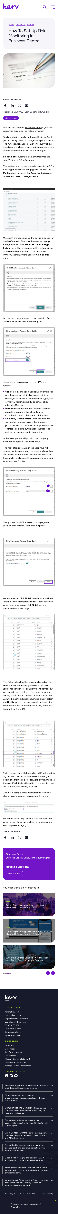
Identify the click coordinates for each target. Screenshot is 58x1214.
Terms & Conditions (20, 1194)
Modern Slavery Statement (17, 1059)
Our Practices (11, 1049)
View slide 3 (8, 973)
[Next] (53, 973)
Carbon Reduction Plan (15, 1062)
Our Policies (10, 1055)
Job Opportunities (13, 1052)
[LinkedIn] (11, 1076)
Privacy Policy (9, 1194)
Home (11, 25)
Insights (20, 25)
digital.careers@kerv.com (16, 1018)
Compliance (10, 118)
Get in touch (14, 873)
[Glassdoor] (6, 1076)
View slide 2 (6, 973)
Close (55, 1200)
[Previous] (48, 973)
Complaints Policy (13, 1032)
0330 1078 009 (12, 1025)
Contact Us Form (13, 1028)
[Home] (12, 1000)
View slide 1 (4, 973)
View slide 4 (10, 973)
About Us (9, 1045)
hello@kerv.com (12, 1012)
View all (14, 1207)
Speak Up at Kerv (13, 1035)
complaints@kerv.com (15, 1022)
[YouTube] (16, 1076)
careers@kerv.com (13, 1015)
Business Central (33, 127)
